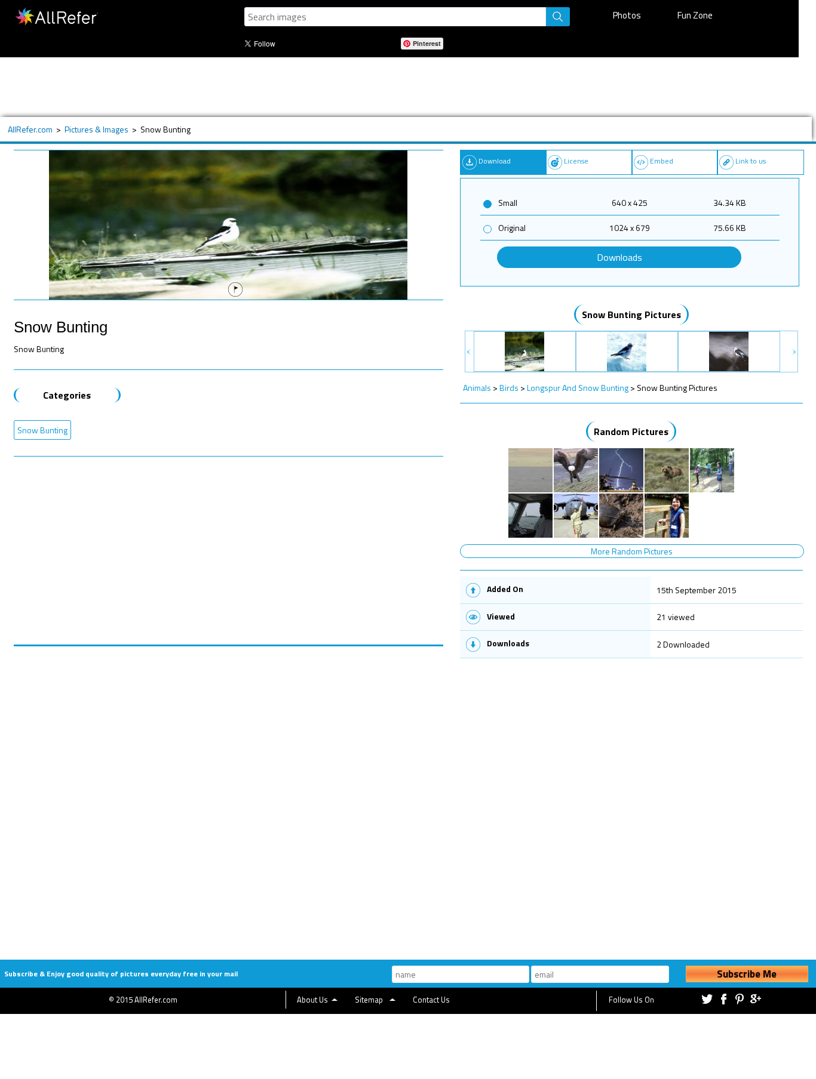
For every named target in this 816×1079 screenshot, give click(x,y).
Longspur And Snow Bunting (577, 387)
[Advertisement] (391, 87)
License (576, 161)
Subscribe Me (747, 974)
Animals (477, 387)
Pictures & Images (96, 129)
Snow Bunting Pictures (631, 314)
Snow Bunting (42, 430)
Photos (627, 15)
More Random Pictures (632, 551)
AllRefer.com (30, 129)
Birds (509, 387)
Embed (661, 161)
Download (494, 161)
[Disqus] (228, 795)
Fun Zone (695, 15)
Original (512, 227)
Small (507, 202)
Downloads (619, 257)
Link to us (750, 161)
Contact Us (431, 1000)
